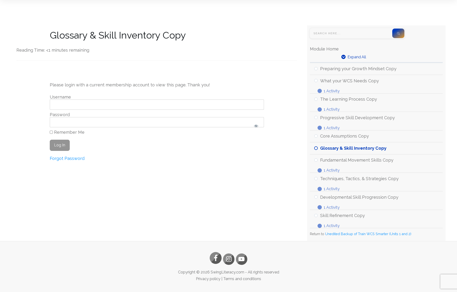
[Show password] (256, 126)
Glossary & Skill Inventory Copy (118, 35)
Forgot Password (67, 158)
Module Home (324, 48)
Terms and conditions (242, 279)
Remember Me (68, 132)
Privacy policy (208, 279)
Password (60, 114)
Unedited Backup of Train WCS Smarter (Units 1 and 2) (368, 234)
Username (60, 96)
